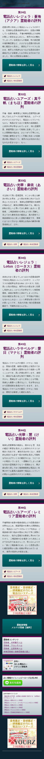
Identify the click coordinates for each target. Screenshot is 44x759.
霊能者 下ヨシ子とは (13, 645)
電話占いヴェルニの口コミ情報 (15, 710)
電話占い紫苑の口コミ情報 (13, 700)
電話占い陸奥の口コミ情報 (13, 705)
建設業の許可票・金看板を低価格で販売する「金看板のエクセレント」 (22, 697)
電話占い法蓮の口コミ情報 (13, 707)
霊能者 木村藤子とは (13, 643)
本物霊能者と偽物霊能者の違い (17, 652)
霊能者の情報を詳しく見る (21, 65)
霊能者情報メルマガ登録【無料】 (22, 626)
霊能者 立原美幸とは (13, 649)
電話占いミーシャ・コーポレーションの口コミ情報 (21, 702)
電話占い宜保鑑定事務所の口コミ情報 (17, 712)
